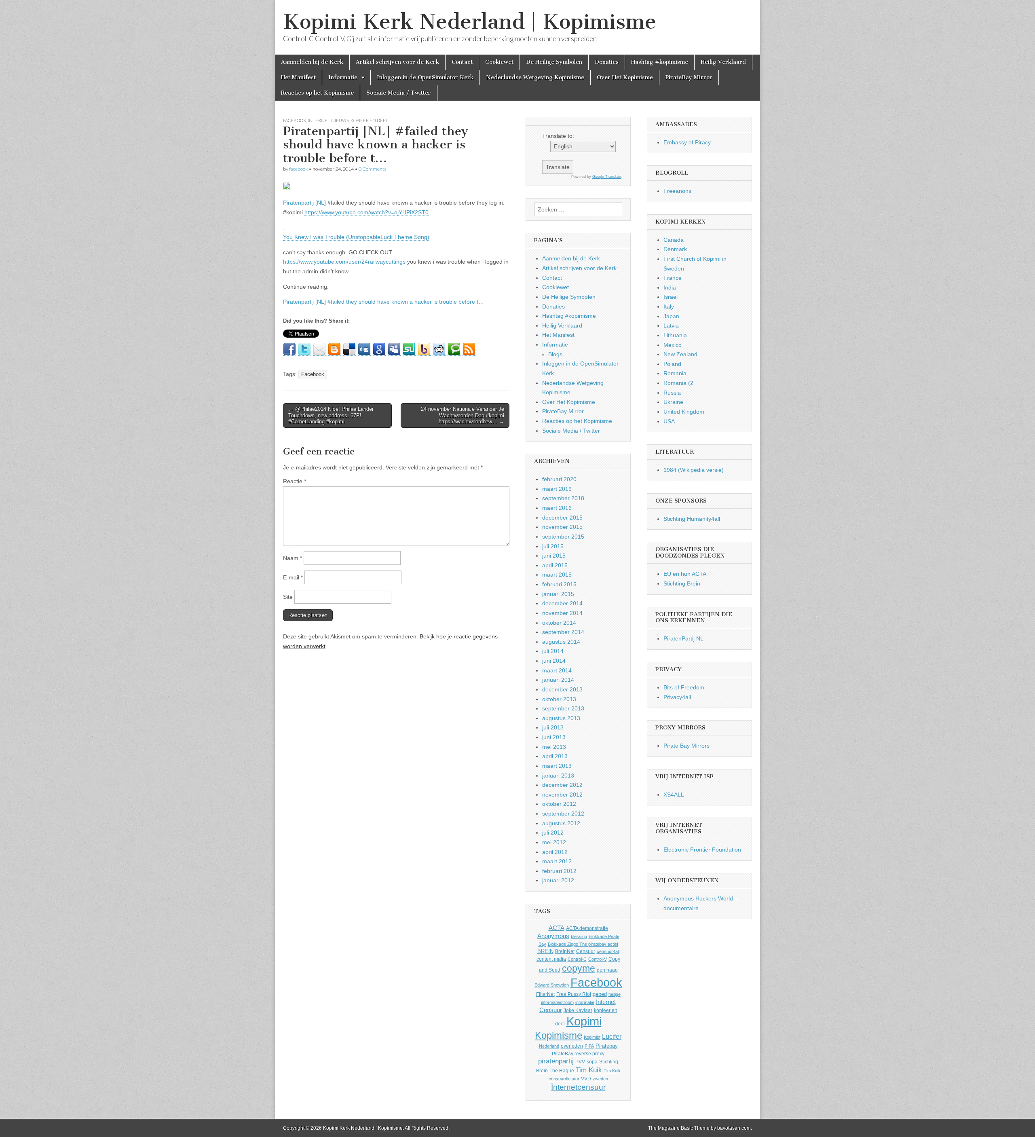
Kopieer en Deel (369, 120)
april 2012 (555, 852)
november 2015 (562, 527)
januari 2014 (558, 679)
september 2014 (563, 632)
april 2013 (555, 756)
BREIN (545, 951)
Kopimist (592, 1037)
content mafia (551, 959)
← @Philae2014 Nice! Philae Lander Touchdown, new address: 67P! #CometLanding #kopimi (331, 415)
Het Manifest (298, 77)
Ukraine (673, 402)
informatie (584, 1002)
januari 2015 (558, 594)
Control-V (597, 959)
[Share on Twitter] (304, 349)
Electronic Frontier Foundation (702, 849)
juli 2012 (553, 832)
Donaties (607, 62)
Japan (671, 316)
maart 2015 (557, 574)
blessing (579, 936)
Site (288, 597)
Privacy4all (677, 697)
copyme (578, 968)
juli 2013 (553, 727)
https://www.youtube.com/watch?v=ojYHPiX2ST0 (366, 212)
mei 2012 (554, 842)
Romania (674, 373)
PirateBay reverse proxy (578, 1054)
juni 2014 (554, 660)
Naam (292, 558)
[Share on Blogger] (334, 349)
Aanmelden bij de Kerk (312, 62)
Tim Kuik (589, 1070)
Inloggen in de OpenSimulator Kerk (425, 77)
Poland (672, 364)
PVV (580, 1062)
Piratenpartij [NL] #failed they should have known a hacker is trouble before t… (383, 301)
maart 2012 (557, 861)
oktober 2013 (559, 699)
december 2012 (562, 785)
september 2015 (563, 536)
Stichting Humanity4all (691, 519)
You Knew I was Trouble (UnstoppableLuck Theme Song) (356, 237)
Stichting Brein (681, 583)
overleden (572, 1046)
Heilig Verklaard (723, 62)
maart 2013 (557, 766)
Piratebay (607, 1046)
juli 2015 (553, 546)
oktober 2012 (559, 804)
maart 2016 (557, 508)
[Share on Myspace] (394, 349)
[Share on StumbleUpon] (409, 349)
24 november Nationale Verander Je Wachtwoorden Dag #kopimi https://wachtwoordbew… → (462, 415)
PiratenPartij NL (683, 638)
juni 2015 (554, 555)
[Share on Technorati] (454, 349)
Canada (673, 240)
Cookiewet (499, 62)
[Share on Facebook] (289, 349)
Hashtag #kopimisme (659, 62)
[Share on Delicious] (349, 349)
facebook (298, 169)
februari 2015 (559, 584)
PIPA (589, 1046)
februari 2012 (559, 871)
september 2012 (563, 813)
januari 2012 (558, 880)
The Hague (561, 1071)
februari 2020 (559, 479)
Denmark (675, 249)
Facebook (294, 120)
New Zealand (680, 354)
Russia (672, 392)
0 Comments (372, 169)
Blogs (555, 354)
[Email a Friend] (319, 349)
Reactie (294, 481)
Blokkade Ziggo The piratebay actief (583, 944)
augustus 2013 (561, 718)
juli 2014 (553, 651)
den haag (607, 970)
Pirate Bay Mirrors (686, 745)
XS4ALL (673, 794)
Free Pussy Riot (573, 994)
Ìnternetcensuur (578, 1087)
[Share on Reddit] (439, 349)
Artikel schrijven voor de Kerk (397, 62)
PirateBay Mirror (688, 77)
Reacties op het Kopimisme (317, 92)
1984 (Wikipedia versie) (693, 470)
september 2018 (563, 498)
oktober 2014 (559, 622)
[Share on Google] (379, 349)
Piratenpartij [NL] (304, 202)
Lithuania (675, 335)
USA (669, 421)
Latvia (671, 325)
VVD (586, 1079)
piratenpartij (556, 1061)
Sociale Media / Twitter (398, 92)
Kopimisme (558, 1035)
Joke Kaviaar (578, 1010)
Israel (670, 297)
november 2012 (562, 794)
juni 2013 (554, 737)
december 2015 (562, 517)
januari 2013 (558, 775)
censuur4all (608, 951)
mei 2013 (554, 747)
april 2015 (555, 565)
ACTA (556, 928)
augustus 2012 (561, 823)
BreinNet (565, 951)
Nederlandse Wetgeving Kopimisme (535, 77)
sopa (592, 1062)
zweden (600, 1078)
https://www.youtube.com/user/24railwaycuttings (344, 261)
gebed (600, 994)
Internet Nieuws (328, 120)
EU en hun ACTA (684, 574)
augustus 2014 (561, 641)
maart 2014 (557, 670)
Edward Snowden (551, 985)
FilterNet (545, 994)
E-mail (293, 577)
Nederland (549, 1046)
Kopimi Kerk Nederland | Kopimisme (469, 21)
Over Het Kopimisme (625, 77)
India (669, 287)
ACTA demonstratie (587, 928)
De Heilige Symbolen (554, 62)
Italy (668, 306)
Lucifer (611, 1036)
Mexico (672, 345)
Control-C (577, 959)
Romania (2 (678, 383)
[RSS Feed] (469, 349)
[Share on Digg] (364, 349)
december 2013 (562, 689)
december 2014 (562, 603)
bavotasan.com (734, 1128)
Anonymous (553, 935)
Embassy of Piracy (687, 142)
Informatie (342, 77)
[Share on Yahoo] (424, 349)
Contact (462, 62)
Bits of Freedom (683, 687)
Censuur (585, 951)
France (672, 278)
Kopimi (584, 1021)
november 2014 (562, 613)
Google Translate (606, 177)
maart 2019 (557, 489)
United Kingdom (683, 411)
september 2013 (563, 708)
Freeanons (677, 191)
